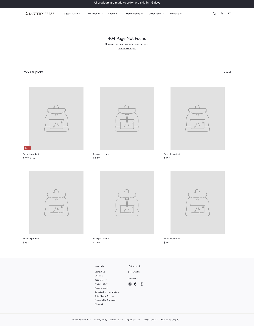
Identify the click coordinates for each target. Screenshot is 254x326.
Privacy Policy (101, 284)
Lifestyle (113, 13)
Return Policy (101, 280)
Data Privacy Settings (104, 296)
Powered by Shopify (170, 320)
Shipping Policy (133, 320)
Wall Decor (94, 13)
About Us (174, 13)
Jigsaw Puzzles (72, 13)
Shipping (99, 276)
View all (227, 72)
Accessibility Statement (105, 300)
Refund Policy (116, 320)
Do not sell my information (107, 292)
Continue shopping (127, 48)
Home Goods (133, 13)
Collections (155, 13)
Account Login (101, 288)
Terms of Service (150, 320)
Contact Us (100, 272)
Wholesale (99, 304)
